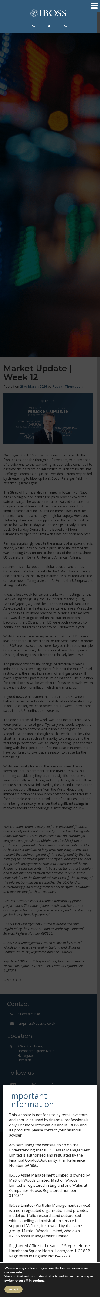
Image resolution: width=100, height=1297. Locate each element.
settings (38, 1281)
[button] (34, 26)
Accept (13, 1289)
